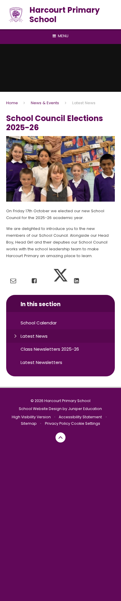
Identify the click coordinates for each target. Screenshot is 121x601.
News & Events (45, 103)
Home (12, 103)
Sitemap (29, 423)
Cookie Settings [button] (85, 423)
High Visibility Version (31, 416)
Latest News (83, 103)
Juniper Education (85, 408)
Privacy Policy (57, 423)
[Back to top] (60, 437)
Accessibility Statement (80, 416)
